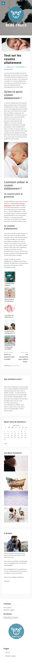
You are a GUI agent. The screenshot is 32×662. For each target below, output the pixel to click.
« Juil (5, 443)
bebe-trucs (10, 67)
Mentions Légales (9, 610)
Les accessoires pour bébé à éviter (23, 357)
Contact (7, 652)
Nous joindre (7, 607)
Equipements (8, 69)
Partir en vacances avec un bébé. (9, 356)
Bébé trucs (16, 25)
